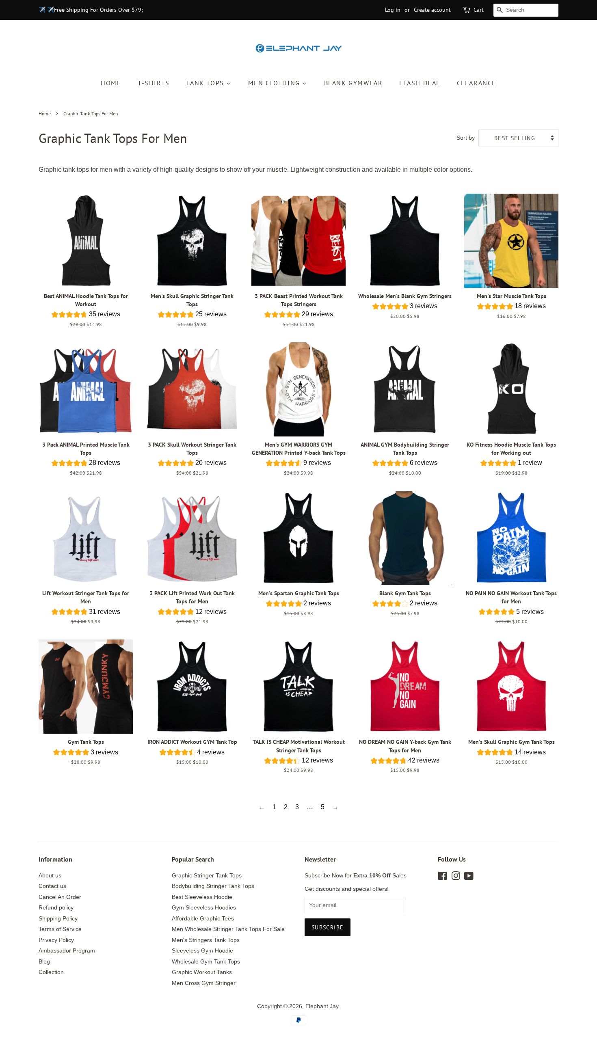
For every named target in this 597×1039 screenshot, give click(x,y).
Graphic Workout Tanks (202, 972)
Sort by (465, 137)
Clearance (476, 83)
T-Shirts (154, 83)
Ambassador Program (67, 951)
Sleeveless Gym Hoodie (202, 951)
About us (50, 876)
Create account (432, 9)
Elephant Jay (321, 1006)
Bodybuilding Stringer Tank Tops (213, 886)
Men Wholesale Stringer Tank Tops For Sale (228, 929)
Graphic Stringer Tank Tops (207, 876)
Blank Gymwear (353, 83)
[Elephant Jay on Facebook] (442, 878)
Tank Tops (206, 83)
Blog (44, 962)
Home (111, 83)
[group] (86, 315)
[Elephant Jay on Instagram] (455, 878)
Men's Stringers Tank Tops (206, 940)
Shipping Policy (58, 919)
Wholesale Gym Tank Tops (206, 962)
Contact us (52, 886)
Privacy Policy (56, 940)
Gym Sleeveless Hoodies (204, 908)
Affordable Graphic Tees (203, 919)
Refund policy (56, 908)
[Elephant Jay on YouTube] (469, 878)
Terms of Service (60, 929)
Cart (479, 9)
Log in (392, 9)
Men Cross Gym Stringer (204, 983)
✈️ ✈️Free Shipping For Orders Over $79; (91, 9)
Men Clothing (275, 83)
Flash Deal (419, 83)
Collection (51, 972)
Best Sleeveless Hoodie (202, 897)
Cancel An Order (60, 897)
